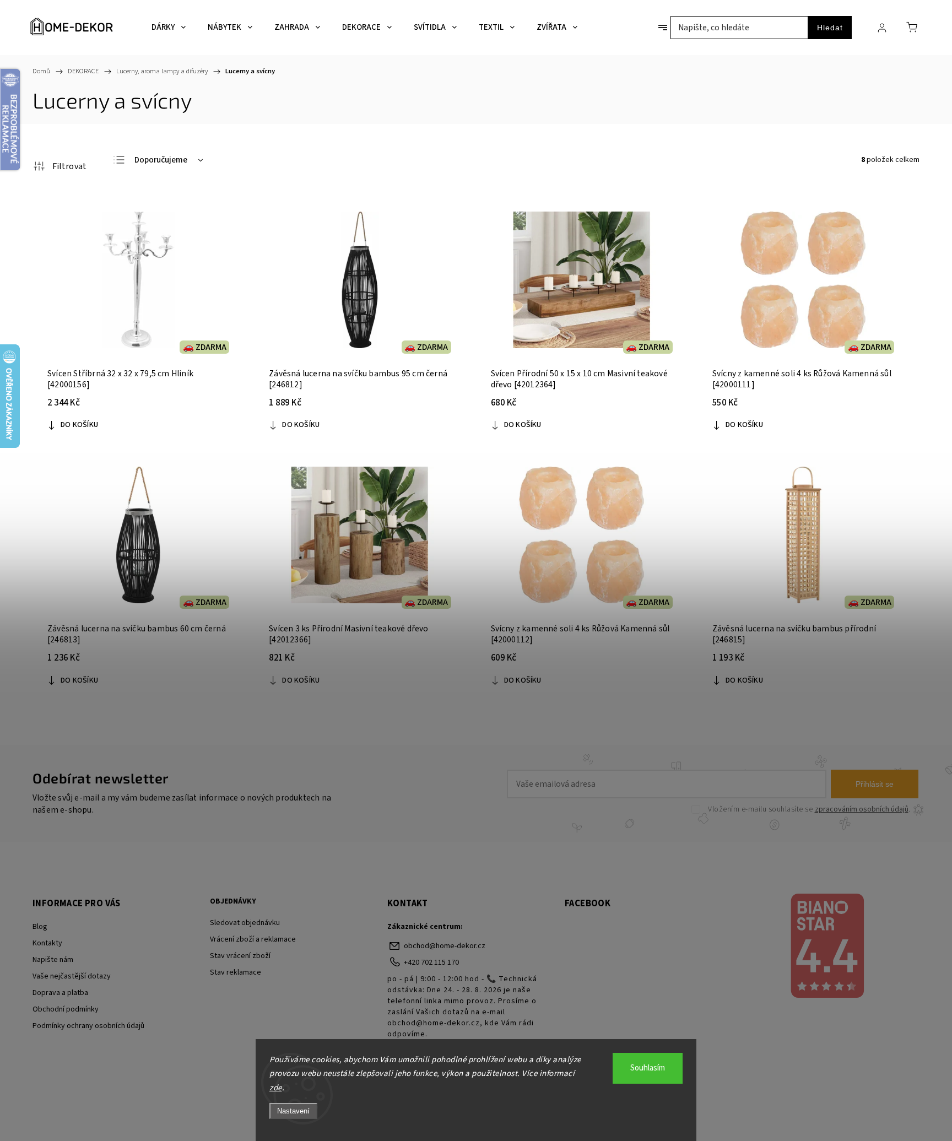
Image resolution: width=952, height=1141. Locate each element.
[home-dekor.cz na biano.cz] (826, 947)
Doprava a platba (60, 992)
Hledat (830, 27)
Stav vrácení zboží (240, 955)
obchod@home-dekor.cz (444, 945)
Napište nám (53, 959)
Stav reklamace (235, 972)
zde (275, 1088)
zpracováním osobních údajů (861, 809)
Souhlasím (647, 1068)
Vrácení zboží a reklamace (253, 939)
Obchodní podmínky (66, 1009)
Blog (40, 926)
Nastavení (293, 1111)
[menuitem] (169, 27)
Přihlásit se (875, 784)
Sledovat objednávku (245, 922)
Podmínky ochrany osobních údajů (88, 1025)
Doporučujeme (160, 160)
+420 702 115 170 (431, 962)
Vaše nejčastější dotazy (72, 976)
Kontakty (47, 943)
